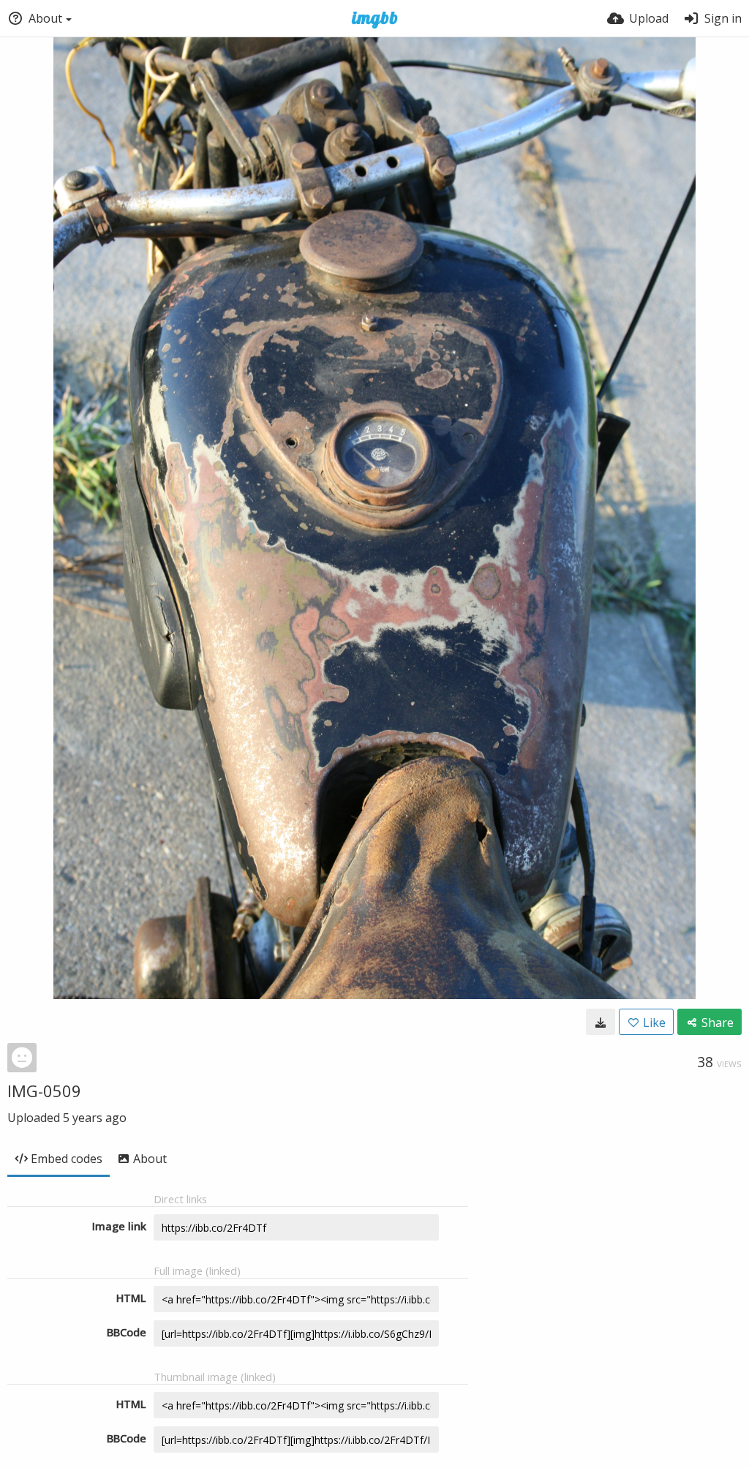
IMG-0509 (44, 1091)
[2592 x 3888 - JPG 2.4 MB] (600, 1022)
